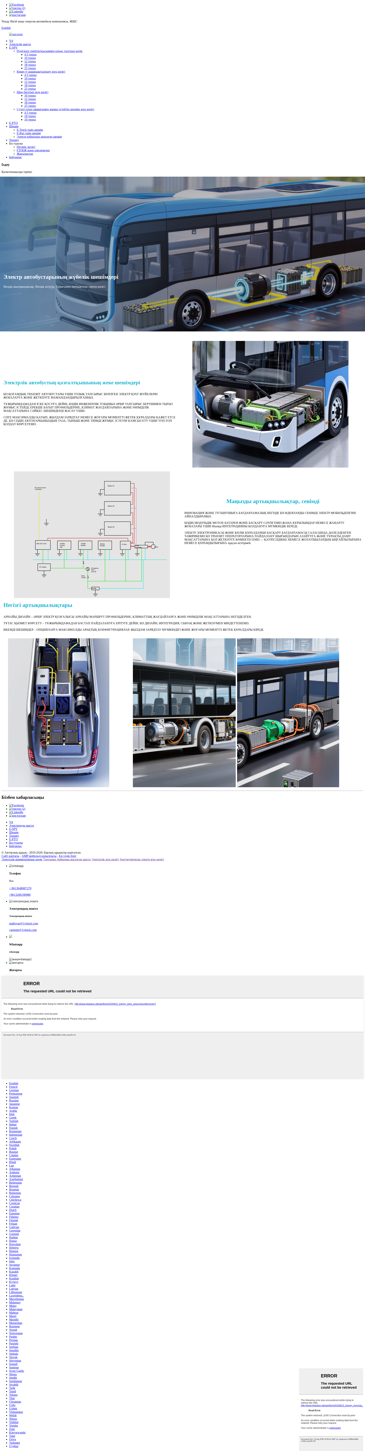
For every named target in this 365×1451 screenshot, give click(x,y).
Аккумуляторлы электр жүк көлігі (142, 859)
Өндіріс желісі (26, 147)
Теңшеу (14, 140)
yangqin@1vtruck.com (23, 930)
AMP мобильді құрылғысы (39, 856)
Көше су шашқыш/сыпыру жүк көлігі (41, 71)
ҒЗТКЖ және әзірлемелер (33, 150)
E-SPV (13, 47)
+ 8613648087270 (20, 888)
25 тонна (30, 68)
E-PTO (13, 123)
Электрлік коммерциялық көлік (22, 859)
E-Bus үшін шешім (29, 133)
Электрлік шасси (20, 44)
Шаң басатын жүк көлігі (32, 92)
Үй (11, 40)
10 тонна (30, 58)
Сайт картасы (10, 856)
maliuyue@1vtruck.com (23, 923)
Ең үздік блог (67, 856)
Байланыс (15, 157)
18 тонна (30, 64)
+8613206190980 (20, 894)
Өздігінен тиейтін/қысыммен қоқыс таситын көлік (50, 51)
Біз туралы (16, 842)
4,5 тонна (30, 54)
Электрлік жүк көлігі (105, 859)
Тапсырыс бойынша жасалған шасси (67, 859)
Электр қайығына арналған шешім (39, 136)
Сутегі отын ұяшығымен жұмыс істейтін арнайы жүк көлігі (55, 109)
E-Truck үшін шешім (30, 129)
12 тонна (30, 61)
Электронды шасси (21, 825)
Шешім (13, 126)
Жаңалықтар (25, 153)
